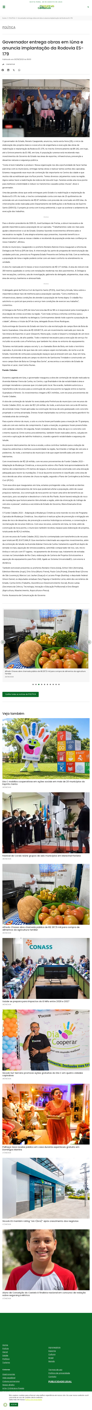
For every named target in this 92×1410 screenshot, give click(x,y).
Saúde (5, 1355)
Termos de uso (55, 1369)
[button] (33, 684)
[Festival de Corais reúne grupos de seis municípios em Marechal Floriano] (46, 828)
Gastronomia (8, 1374)
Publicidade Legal (60, 1381)
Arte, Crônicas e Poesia (13, 1388)
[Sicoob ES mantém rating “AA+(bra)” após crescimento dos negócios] (46, 1193)
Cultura (51, 1354)
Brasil (50, 1357)
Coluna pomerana (11, 1381)
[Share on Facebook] (2, 70)
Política (5, 1359)
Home (5, 1345)
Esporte (52, 1351)
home (4, 18)
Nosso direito (8, 1384)
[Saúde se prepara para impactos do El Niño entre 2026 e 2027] (46, 973)
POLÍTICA (12, 18)
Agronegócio (54, 1347)
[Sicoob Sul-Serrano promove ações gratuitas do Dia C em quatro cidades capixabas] (46, 1046)
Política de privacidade (59, 1373)
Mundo (51, 1361)
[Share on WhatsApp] (19, 70)
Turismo (6, 1362)
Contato (52, 1376)
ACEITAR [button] (14, 1404)
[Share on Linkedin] (8, 70)
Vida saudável (8, 1377)
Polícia (5, 1348)
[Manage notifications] (5, 1405)
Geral (5, 1352)
